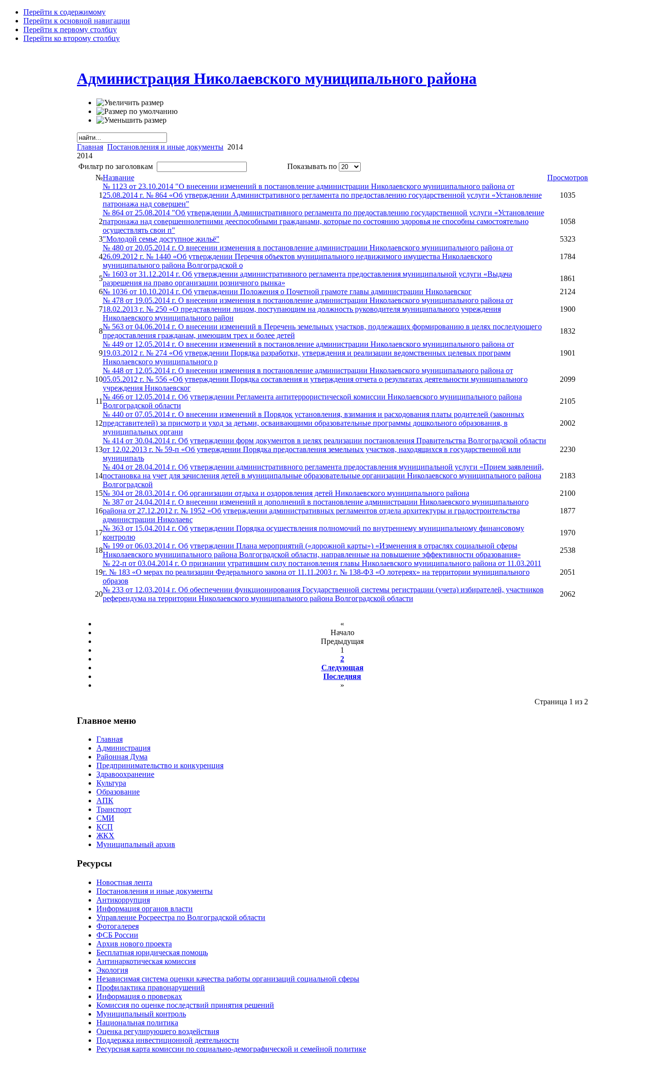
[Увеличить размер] (130, 102)
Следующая (342, 667)
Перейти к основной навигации (76, 21)
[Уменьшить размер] (131, 120)
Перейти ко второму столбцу (71, 38)
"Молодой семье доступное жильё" (161, 239)
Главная (90, 147)
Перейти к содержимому (64, 12)
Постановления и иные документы (165, 147)
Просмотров (567, 177)
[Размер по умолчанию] (137, 111)
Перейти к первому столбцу (70, 29)
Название (118, 177)
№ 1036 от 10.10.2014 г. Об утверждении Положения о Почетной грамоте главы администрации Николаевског (287, 291)
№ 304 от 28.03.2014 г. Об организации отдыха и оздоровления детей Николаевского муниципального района (286, 493)
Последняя (342, 676)
